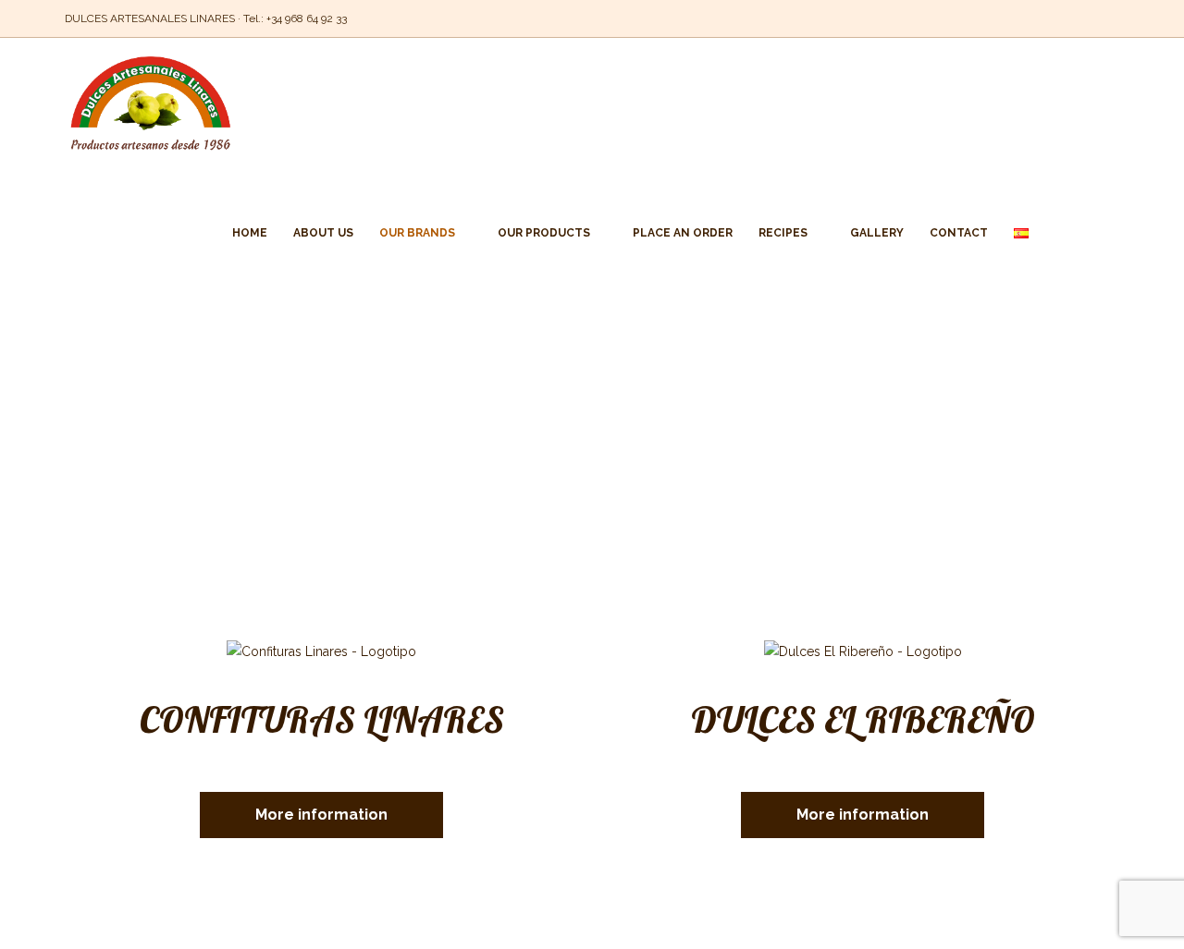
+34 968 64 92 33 (306, 18)
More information (321, 814)
